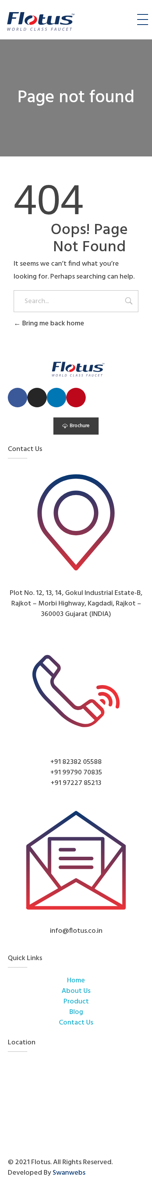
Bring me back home (52, 323)
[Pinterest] (76, 397)
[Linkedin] (56, 397)
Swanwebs (69, 1173)
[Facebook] (17, 397)
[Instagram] (37, 397)
